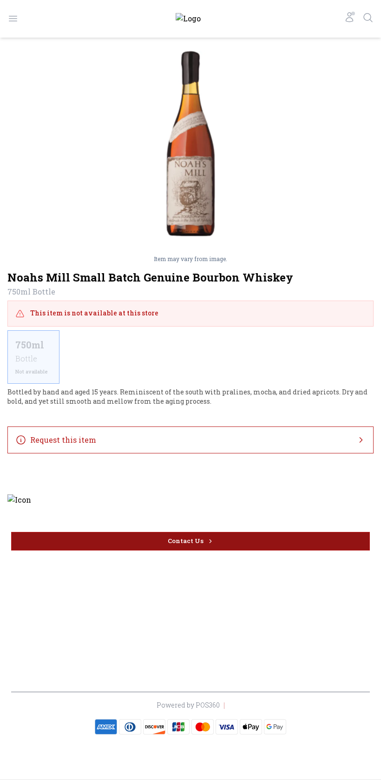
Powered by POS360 (188, 705)
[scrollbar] (190, 357)
